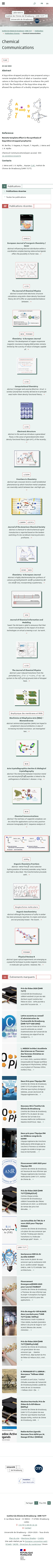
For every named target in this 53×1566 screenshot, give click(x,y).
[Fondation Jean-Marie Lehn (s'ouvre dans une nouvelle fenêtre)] (26, 1481)
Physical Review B (26, 957)
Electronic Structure (26, 431)
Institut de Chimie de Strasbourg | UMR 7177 (17, 31)
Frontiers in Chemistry (26, 479)
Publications (39, 31)
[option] (26, 235)
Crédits (41, 1538)
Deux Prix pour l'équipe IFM (33, 1081)
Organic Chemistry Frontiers (26, 864)
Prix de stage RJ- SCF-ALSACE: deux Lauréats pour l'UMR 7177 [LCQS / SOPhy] (34, 1314)
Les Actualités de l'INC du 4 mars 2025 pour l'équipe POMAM (33, 1223)
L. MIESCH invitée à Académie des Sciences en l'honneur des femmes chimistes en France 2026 (34, 1052)
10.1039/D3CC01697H (11, 156)
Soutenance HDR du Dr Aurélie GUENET (31, 1255)
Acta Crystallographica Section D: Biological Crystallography (26, 769)
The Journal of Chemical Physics (26, 291)
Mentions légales (28, 1538)
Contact (28, 1528)
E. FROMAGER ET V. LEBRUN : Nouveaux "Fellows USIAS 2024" (33, 1374)
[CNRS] (37, 21)
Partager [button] (29, 1503)
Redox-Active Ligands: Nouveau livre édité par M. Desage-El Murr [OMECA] (33, 1434)
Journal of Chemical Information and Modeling (26, 621)
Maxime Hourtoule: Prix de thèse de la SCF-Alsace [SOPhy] (33, 1404)
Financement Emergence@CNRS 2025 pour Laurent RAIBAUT (31, 1284)
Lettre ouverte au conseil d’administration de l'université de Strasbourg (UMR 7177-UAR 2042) (33, 1020)
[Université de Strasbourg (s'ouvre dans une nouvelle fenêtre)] (14, 1469)
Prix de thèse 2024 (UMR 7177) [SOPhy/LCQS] (32, 1342)
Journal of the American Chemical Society (26, 527)
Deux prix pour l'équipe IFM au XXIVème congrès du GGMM (33, 1136)
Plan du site (14, 1538)
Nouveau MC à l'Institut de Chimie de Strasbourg (33, 1107)
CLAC (33, 165)
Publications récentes (12, 33)
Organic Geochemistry (26, 912)
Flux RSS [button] (42, 1503)
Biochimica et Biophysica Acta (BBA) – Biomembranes (26, 719)
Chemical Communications (26, 816)
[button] (34, 3)
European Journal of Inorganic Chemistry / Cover (26, 244)
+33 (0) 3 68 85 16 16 (27, 1525)
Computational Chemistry (26, 386)
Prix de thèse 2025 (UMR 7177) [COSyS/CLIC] (32, 1192)
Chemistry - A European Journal (26, 339)
